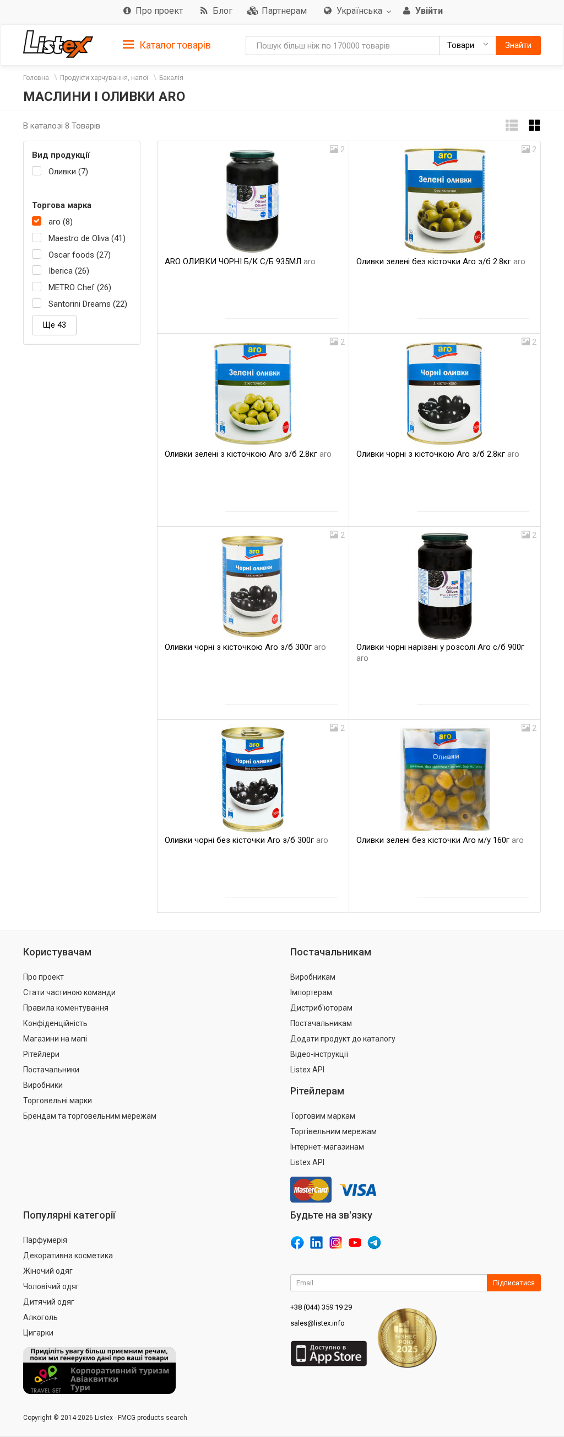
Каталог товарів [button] (174, 45)
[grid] (534, 125)
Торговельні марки (57, 1100)
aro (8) (60, 222)
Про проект (43, 977)
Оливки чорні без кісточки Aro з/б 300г (246, 840)
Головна (36, 78)
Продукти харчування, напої (104, 78)
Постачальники (51, 1069)
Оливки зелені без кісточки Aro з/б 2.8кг (440, 261)
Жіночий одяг (48, 1271)
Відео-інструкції (319, 1054)
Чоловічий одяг (51, 1286)
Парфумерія (45, 1240)
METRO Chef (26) (79, 287)
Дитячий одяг (48, 1301)
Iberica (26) (68, 271)
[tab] (167, 44)
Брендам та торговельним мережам (89, 1116)
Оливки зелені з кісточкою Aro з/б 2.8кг (248, 454)
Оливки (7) (68, 172)
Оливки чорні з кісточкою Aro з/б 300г (245, 647)
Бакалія (171, 78)
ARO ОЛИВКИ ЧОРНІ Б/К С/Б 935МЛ (240, 261)
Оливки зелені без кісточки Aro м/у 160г (440, 840)
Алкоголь (40, 1317)
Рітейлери (41, 1054)
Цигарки (38, 1332)
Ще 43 (54, 325)
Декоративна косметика (68, 1255)
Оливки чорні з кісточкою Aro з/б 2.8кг (437, 454)
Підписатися (514, 1283)
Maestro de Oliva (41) (87, 238)
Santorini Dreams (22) (87, 304)
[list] (511, 125)
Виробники (43, 1085)
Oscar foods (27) (79, 255)
